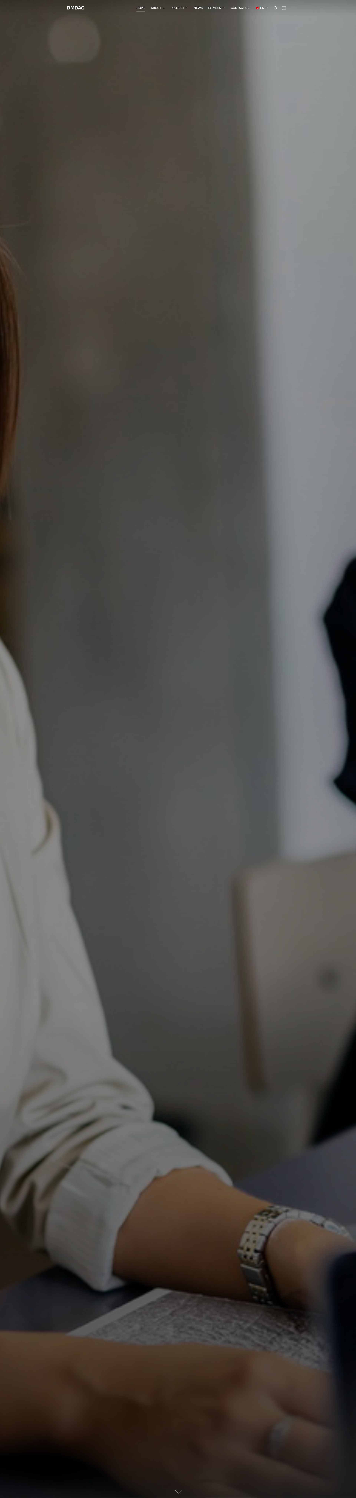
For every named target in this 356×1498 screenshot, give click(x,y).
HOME (140, 8)
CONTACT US (240, 8)
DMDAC (76, 8)
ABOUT (156, 8)
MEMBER (214, 8)
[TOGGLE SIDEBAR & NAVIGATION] (285, 8)
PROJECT (177, 8)
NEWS (198, 8)
